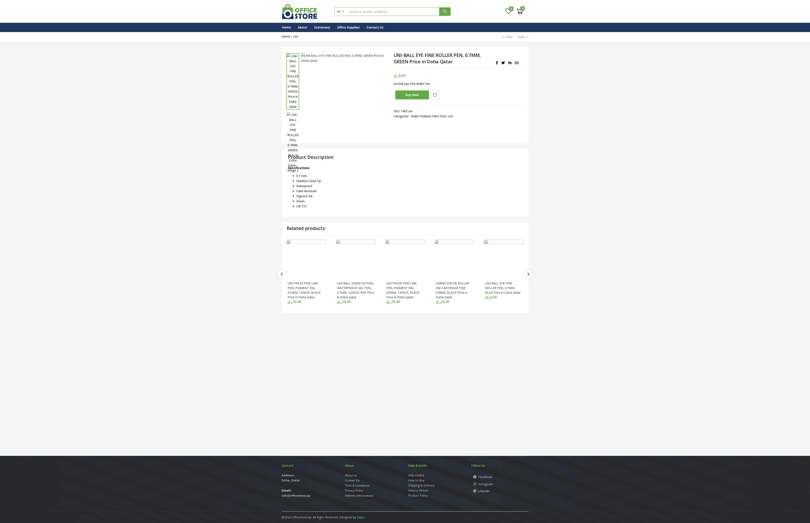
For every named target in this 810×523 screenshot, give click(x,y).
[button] (341, 12)
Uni (295, 36)
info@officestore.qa (296, 495)
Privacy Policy (354, 490)
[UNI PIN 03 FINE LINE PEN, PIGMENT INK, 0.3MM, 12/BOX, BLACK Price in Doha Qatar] (306, 259)
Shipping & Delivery (421, 485)
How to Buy (416, 480)
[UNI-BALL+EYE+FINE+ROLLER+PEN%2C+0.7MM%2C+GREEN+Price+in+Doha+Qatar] (503, 62)
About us (351, 475)
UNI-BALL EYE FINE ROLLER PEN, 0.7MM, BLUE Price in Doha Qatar (503, 288)
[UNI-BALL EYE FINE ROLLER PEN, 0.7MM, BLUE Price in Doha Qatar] (503, 259)
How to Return (418, 490)
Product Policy (418, 495)
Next (521, 37)
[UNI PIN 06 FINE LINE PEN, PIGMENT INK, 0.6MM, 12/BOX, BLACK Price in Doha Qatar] (405, 259)
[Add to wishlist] (435, 95)
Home (286, 27)
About (302, 27)
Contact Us (375, 27)
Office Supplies (348, 27)
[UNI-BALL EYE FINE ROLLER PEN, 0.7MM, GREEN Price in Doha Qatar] (497, 62)
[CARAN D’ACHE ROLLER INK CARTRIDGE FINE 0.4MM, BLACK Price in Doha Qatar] (454, 259)
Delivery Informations (359, 495)
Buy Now (412, 95)
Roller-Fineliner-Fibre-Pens (429, 116)
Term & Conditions (357, 485)
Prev (509, 37)
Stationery (322, 27)
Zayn (360, 517)
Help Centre (416, 475)
